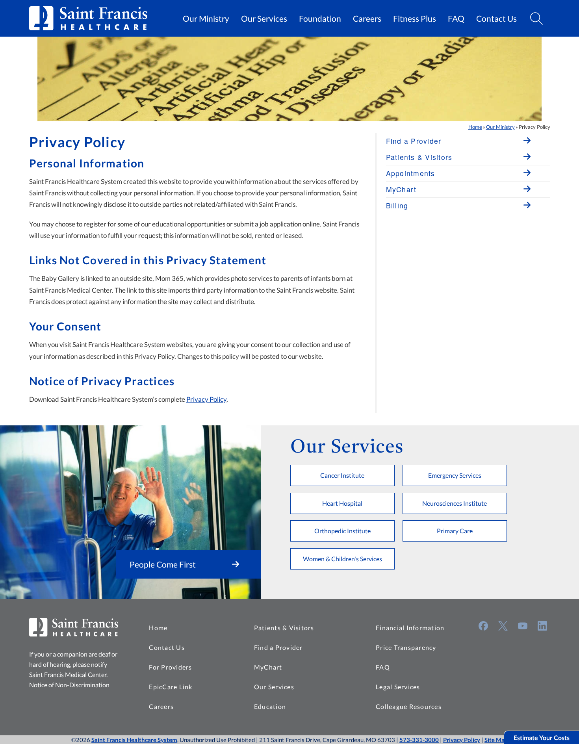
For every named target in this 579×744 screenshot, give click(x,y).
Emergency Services (454, 475)
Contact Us (496, 18)
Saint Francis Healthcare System (134, 739)
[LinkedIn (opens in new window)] (542, 626)
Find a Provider (278, 647)
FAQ (456, 18)
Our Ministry (206, 18)
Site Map (496, 739)
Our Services (264, 18)
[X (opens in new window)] (503, 626)
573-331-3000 (419, 739)
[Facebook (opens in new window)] (483, 626)
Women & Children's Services (342, 558)
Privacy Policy (206, 399)
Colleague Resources (409, 706)
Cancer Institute (342, 475)
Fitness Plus (414, 18)
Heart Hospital (342, 503)
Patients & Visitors (284, 627)
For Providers (170, 667)
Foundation (320, 18)
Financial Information (410, 627)
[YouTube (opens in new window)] (523, 626)
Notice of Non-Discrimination (69, 684)
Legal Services (398, 686)
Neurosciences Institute (454, 503)
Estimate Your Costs (542, 737)
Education (270, 706)
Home (475, 127)
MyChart (268, 667)
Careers (367, 18)
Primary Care (455, 530)
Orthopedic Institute (342, 530)
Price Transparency (406, 647)
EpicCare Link (170, 686)
